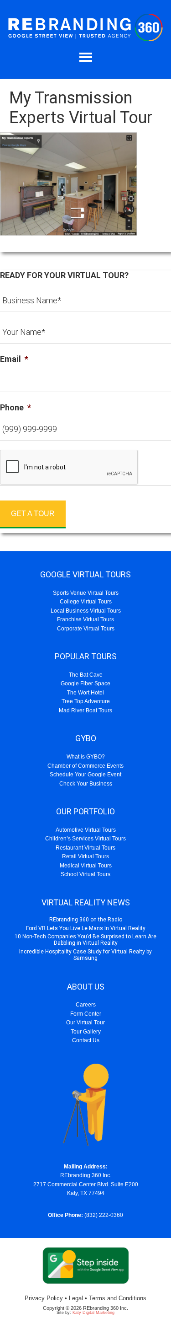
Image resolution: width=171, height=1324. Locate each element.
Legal (76, 1298)
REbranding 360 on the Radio (85, 919)
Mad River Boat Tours (85, 710)
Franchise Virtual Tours (85, 619)
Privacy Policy (44, 1298)
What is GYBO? (86, 756)
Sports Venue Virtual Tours (86, 593)
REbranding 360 (85, 27)
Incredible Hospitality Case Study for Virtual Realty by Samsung (85, 954)
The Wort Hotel (85, 692)
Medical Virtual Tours (86, 865)
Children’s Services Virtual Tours (85, 838)
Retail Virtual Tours (85, 856)
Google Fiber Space (85, 683)
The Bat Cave (86, 675)
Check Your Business (85, 783)
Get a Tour (33, 513)
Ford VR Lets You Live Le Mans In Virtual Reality (85, 928)
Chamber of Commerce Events (85, 766)
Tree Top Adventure (86, 701)
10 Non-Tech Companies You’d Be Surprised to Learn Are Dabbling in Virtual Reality (85, 939)
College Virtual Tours (86, 601)
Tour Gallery (86, 1031)
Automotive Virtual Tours (86, 830)
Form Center (85, 1014)
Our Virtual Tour (85, 1022)
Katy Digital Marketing (93, 1312)
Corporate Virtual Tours (85, 628)
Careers (86, 1004)
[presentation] (69, 467)
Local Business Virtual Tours (86, 611)
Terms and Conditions (117, 1298)
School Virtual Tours (85, 874)
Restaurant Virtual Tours (85, 848)
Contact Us (85, 1040)
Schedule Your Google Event (85, 774)
